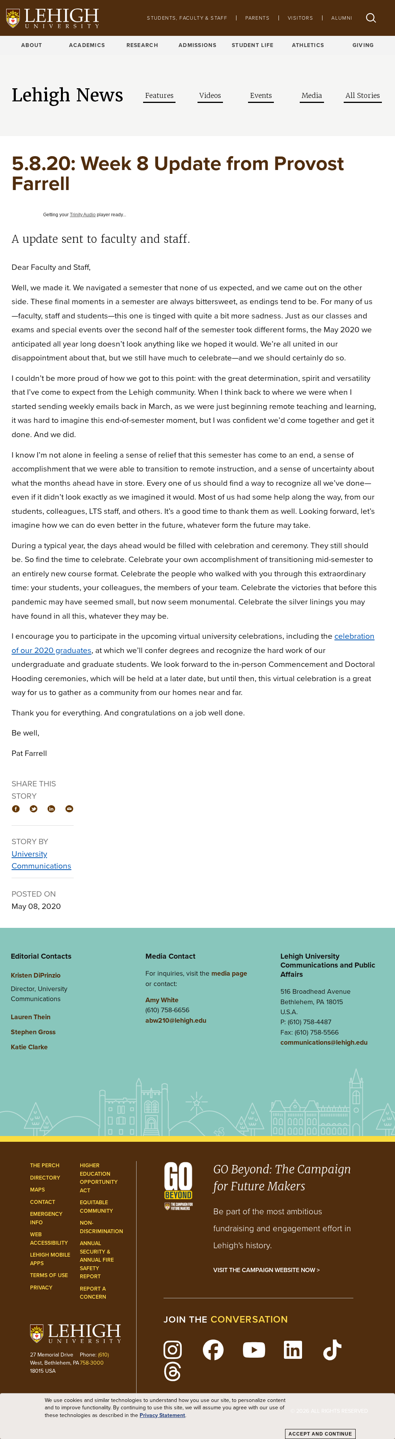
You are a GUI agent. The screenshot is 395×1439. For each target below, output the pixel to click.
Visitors (300, 17)
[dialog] (197, 1416)
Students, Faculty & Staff (187, 17)
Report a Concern (93, 1293)
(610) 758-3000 (94, 1359)
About (31, 45)
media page (229, 973)
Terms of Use (49, 1275)
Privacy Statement (162, 1415)
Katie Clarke (29, 1047)
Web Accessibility (49, 1238)
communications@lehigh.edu (324, 1042)
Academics (87, 45)
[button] (371, 18)
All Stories (363, 95)
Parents (257, 17)
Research (142, 45)
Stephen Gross (33, 1032)
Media (312, 95)
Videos (210, 95)
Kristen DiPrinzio (36, 975)
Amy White (162, 1000)
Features (159, 95)
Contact (42, 1202)
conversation (250, 1319)
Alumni (341, 17)
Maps (37, 1190)
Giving (363, 45)
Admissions (197, 45)
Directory (45, 1178)
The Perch (44, 1165)
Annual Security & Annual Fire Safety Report (97, 1260)
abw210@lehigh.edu (175, 1020)
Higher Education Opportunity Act (99, 1178)
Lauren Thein (31, 1017)
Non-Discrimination (101, 1227)
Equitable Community (96, 1206)
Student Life (252, 45)
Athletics (308, 45)
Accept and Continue (320, 1434)
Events (261, 95)
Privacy (41, 1288)
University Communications (41, 860)
